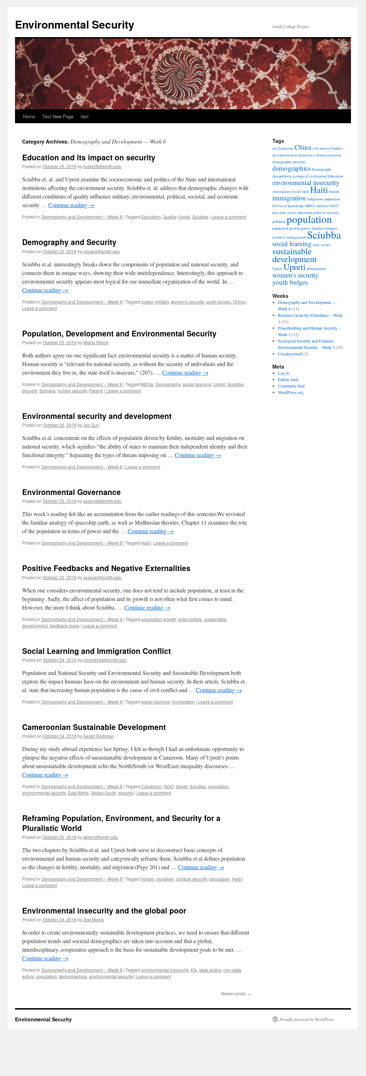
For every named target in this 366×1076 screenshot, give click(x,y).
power (147, 302)
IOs (194, 970)
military (162, 302)
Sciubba (200, 217)
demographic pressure (289, 161)
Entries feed (288, 379)
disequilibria (281, 176)
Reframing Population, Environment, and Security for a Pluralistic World (121, 822)
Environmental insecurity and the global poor (104, 910)
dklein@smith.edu (100, 837)
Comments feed (291, 386)
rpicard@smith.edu (101, 251)
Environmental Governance (71, 491)
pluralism (165, 879)
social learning (197, 384)
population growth (158, 619)
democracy (306, 154)
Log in (283, 373)
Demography (167, 384)
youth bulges (218, 302)
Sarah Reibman (98, 736)
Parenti (96, 390)
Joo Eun (91, 425)
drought (29, 390)
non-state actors (284, 212)
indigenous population (323, 198)
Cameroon (151, 786)
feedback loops (64, 625)
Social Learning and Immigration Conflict (96, 650)
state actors (210, 970)
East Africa (78, 793)
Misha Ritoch (96, 342)
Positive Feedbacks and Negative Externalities (106, 567)
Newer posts (236, 993)
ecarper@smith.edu (102, 577)
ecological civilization (309, 176)
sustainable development (294, 255)
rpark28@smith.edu (102, 166)
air (274, 148)
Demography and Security (69, 241)
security (125, 793)
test (85, 116)
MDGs (147, 384)
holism (147, 879)
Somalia (47, 390)
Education (151, 217)
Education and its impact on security (88, 157)
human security (72, 390)
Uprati (184, 217)
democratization (328, 154)
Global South (103, 793)
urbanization (316, 268)
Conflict (336, 148)
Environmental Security (74, 24)
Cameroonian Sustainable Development (94, 726)
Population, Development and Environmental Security (119, 333)
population (218, 786)
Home (29, 116)
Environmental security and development (97, 415)
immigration (183, 702)
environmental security (44, 793)
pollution (279, 221)
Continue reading (71, 205)
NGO (169, 786)
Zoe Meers (93, 919)
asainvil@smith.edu (102, 501)
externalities (190, 619)
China (239, 302)
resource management (289, 237)
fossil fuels (300, 191)
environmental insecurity (164, 970)
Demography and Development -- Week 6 (81, 217)
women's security (187, 302)
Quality (169, 217)
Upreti (219, 384)
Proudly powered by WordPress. (307, 1019)
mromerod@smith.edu (105, 660)
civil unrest (320, 148)
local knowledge (291, 205)
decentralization (284, 154)
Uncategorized (290, 353)
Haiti (145, 543)
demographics (73, 976)
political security (191, 879)
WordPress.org (290, 392)
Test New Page (58, 116)
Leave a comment (229, 217)
